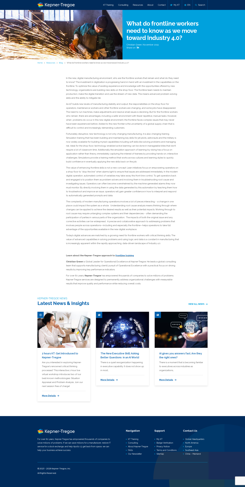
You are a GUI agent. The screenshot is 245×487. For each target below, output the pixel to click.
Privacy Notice (163, 446)
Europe (188, 446)
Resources (138, 5)
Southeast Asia (191, 450)
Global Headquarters (194, 439)
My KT (159, 439)
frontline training (124, 255)
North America (191, 443)
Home (40, 63)
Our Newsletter (135, 454)
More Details (49, 395)
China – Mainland (193, 454)
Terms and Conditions (167, 450)
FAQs (130, 450)
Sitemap (160, 454)
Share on (131, 47)
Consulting (123, 5)
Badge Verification (165, 443)
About (150, 5)
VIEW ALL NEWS (196, 304)
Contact (162, 5)
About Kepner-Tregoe (138, 446)
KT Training (108, 5)
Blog (61, 63)
